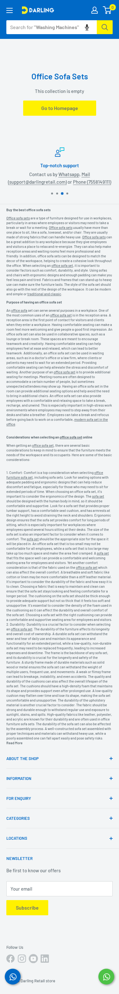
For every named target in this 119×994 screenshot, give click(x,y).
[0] (107, 10)
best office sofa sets (35, 210)
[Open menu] (9, 10)
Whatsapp (68, 174)
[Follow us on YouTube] (33, 958)
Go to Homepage (59, 108)
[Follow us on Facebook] (10, 958)
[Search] (105, 27)
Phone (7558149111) (92, 182)
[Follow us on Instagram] (22, 958)
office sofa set (50, 302)
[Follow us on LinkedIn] (45, 958)
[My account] (94, 10)
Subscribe (27, 908)
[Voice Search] (86, 27)
